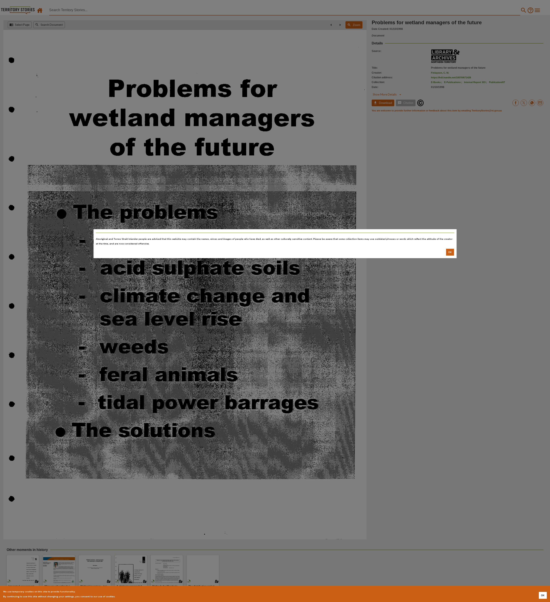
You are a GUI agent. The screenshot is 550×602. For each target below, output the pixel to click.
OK (450, 252)
